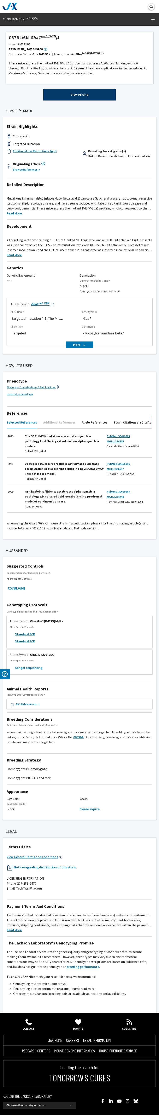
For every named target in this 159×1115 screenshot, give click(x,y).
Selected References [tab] (22, 422)
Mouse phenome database (118, 1050)
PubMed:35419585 (118, 436)
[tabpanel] (79, 472)
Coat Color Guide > (17, 803)
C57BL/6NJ (16, 588)
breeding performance (82, 967)
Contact (28, 1029)
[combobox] (39, 1105)
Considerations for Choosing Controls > (29, 572)
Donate (78, 1029)
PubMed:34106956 (118, 464)
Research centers (36, 1050)
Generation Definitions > (95, 280)
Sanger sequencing (28, 668)
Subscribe (129, 1029)
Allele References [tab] (94, 422)
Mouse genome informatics (74, 1050)
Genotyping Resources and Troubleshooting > (32, 611)
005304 (78, 737)
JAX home (55, 1040)
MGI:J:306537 (115, 469)
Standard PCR (25, 634)
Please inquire (90, 809)
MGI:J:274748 (115, 497)
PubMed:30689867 (118, 491)
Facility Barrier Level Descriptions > (26, 694)
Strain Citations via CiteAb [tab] (132, 422)
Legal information (97, 1040)
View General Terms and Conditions (32, 857)
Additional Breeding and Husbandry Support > (32, 724)
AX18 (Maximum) (28, 704)
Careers (72, 1040)
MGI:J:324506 (115, 441)
